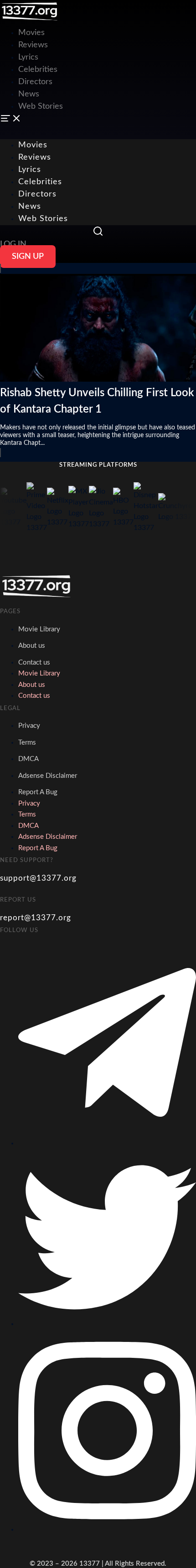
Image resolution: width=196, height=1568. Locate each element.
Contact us (34, 662)
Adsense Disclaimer (47, 775)
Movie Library (39, 629)
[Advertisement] (98, 63)
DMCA (28, 759)
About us (31, 645)
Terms (27, 742)
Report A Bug (37, 792)
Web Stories (43, 219)
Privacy (29, 725)
